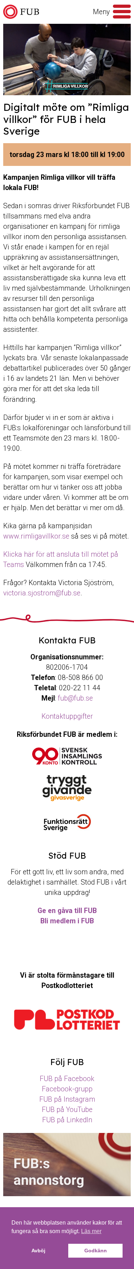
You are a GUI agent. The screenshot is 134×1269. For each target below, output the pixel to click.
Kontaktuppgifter (67, 716)
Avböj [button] (38, 1250)
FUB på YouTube (67, 1110)
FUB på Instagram (67, 1099)
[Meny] (122, 12)
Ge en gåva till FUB (67, 911)
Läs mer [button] (91, 1231)
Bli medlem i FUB (67, 921)
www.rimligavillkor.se (36, 536)
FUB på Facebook (67, 1079)
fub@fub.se (75, 698)
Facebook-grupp (67, 1089)
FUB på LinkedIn (67, 1120)
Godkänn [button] (95, 1250)
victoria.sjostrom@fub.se (41, 593)
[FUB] (21, 12)
